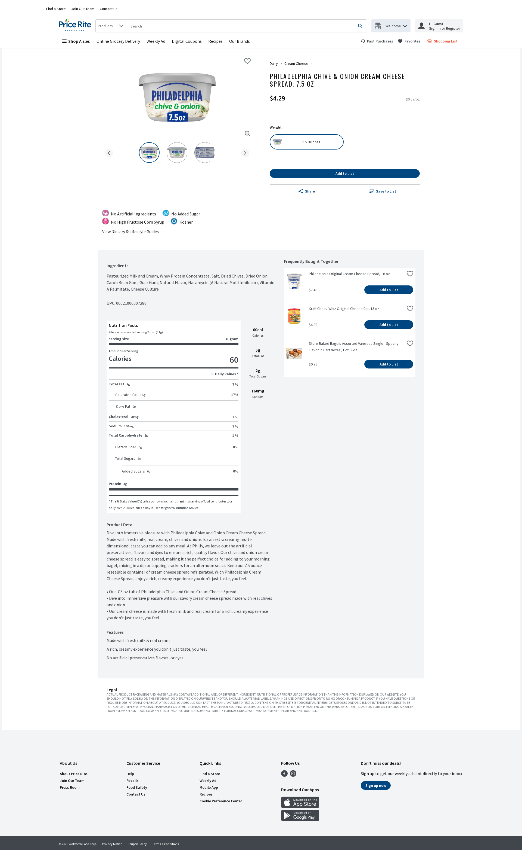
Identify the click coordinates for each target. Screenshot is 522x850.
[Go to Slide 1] (149, 152)
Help (130, 773)
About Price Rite (73, 773)
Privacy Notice (112, 844)
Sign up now (375, 785)
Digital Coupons (187, 41)
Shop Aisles (79, 41)
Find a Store (56, 8)
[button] (405, 24)
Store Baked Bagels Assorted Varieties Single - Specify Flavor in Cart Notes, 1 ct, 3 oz (354, 346)
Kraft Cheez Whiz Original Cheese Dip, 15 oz (344, 308)
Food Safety (136, 787)
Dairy (274, 63)
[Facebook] (284, 775)
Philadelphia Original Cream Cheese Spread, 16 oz (349, 273)
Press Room (70, 787)
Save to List (386, 191)
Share (310, 191)
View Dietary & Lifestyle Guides (130, 231)
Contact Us (108, 8)
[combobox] (110, 25)
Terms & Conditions (165, 844)
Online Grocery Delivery (118, 41)
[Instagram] (293, 775)
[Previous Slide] (109, 152)
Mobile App (209, 787)
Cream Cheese (296, 63)
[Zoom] (247, 133)
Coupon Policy (137, 844)
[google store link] (300, 819)
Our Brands (239, 41)
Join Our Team (82, 8)
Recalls (132, 780)
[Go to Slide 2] (177, 152)
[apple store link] (300, 806)
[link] (377, 41)
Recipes (215, 41)
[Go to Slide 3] (204, 152)
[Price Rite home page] (76, 26)
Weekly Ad (156, 41)
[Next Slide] (245, 152)
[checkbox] (247, 61)
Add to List (344, 173)
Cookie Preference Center (221, 801)
